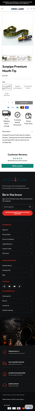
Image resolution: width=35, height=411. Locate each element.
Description (6, 131)
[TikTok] (20, 286)
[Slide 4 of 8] (19, 58)
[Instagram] (4, 286)
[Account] (28, 8)
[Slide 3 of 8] (14, 58)
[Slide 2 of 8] (9, 58)
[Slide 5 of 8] (24, 58)
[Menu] (2, 8)
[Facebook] (9, 286)
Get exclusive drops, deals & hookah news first (18, 213)
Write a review (17, 166)
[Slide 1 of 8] (4, 58)
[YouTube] (14, 286)
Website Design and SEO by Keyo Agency (13, 399)
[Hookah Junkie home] (14, 178)
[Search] (34, 8)
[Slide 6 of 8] (30, 58)
